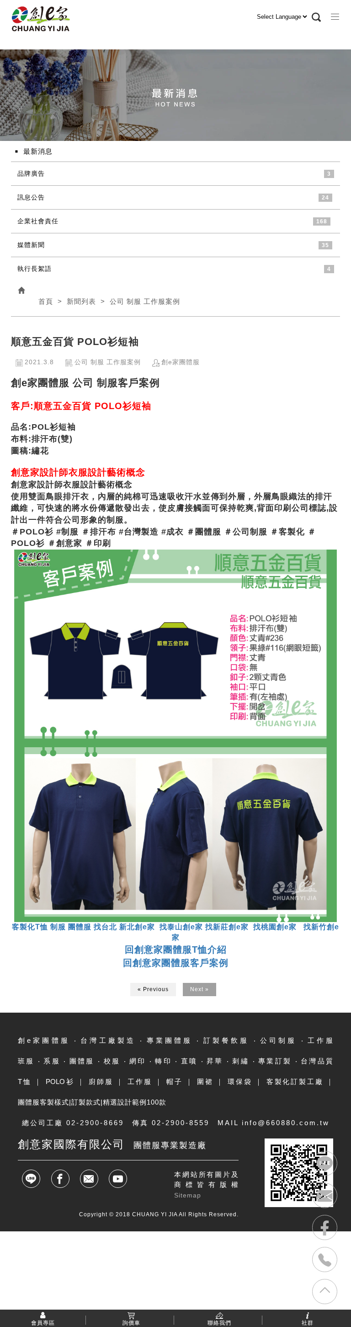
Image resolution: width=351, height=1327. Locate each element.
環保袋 (240, 1081)
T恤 (25, 1081)
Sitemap (187, 1195)
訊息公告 (31, 197)
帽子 (174, 1081)
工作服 (140, 1081)
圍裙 (205, 1081)
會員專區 (43, 1322)
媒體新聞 (31, 244)
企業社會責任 (37, 221)
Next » (199, 989)
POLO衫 (60, 1081)
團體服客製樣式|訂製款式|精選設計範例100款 (92, 1102)
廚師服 (101, 1081)
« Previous (153, 989)
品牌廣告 (31, 173)
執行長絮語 (34, 268)
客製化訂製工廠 (295, 1081)
